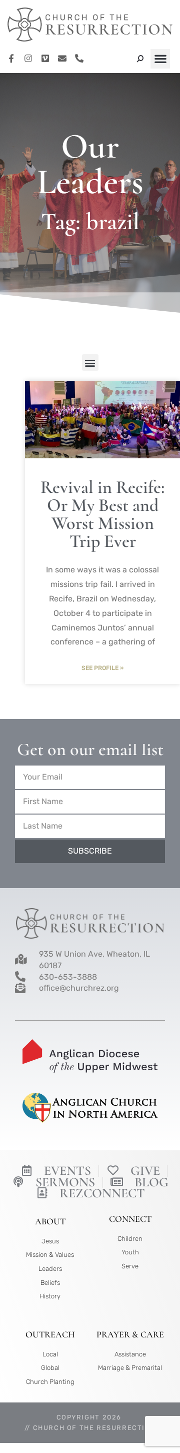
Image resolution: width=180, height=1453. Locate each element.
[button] (160, 59)
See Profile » (103, 667)
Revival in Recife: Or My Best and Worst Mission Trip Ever (102, 514)
